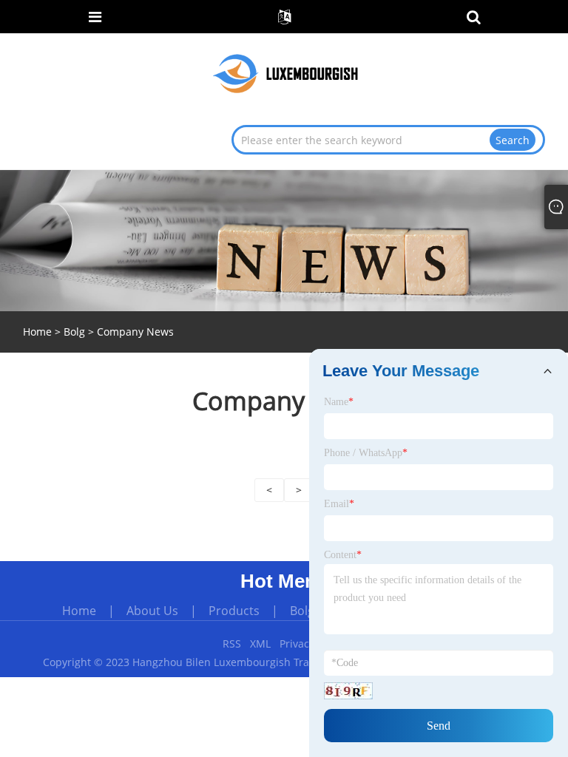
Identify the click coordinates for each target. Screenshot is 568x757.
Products (234, 610)
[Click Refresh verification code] (348, 690)
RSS (232, 644)
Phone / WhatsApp (366, 452)
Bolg (74, 332)
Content (343, 554)
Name (339, 401)
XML (260, 644)
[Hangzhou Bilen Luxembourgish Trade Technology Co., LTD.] (285, 73)
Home (79, 610)
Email (339, 503)
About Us (152, 610)
